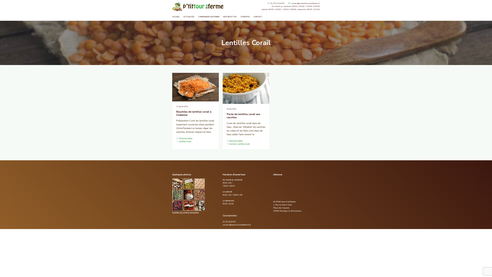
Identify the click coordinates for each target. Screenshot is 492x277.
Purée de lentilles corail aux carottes (243, 116)
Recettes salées (185, 138)
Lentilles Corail (185, 141)
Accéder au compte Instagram (185, 212)
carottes (233, 144)
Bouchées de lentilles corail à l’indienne (193, 113)
